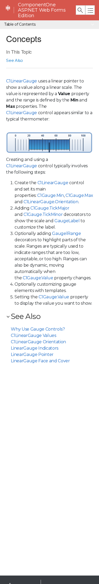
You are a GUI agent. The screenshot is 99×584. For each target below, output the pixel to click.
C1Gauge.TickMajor (49, 208)
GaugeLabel (67, 220)
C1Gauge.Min (50, 195)
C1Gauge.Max (79, 195)
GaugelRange (66, 233)
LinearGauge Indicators (34, 348)
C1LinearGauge (21, 81)
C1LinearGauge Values (33, 335)
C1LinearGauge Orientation (38, 341)
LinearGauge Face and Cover (40, 360)
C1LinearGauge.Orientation (50, 201)
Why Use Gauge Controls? (38, 329)
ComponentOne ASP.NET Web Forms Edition (41, 10)
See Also (14, 60)
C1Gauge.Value (38, 277)
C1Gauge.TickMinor (43, 214)
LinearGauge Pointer (32, 354)
